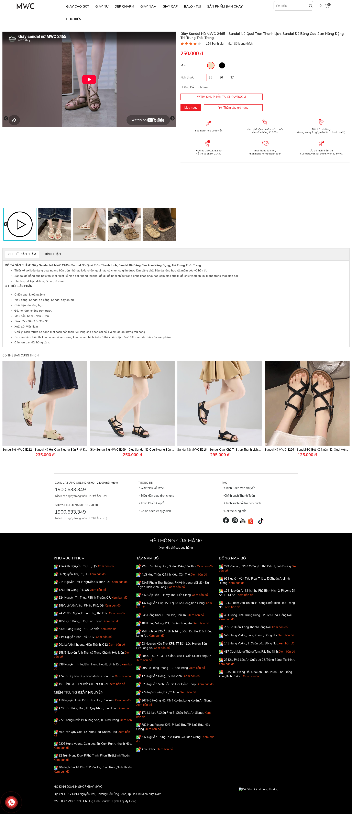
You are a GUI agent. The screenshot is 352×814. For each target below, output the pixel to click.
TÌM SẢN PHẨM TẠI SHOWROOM (223, 97)
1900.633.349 (70, 489)
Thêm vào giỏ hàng (235, 107)
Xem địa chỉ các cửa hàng (176, 547)
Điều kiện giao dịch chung (157, 495)
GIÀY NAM (148, 6)
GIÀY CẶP (170, 6)
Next (172, 118)
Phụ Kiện (73, 19)
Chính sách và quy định (155, 511)
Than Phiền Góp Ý (152, 503)
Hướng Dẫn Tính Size (194, 87)
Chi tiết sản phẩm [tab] (22, 254)
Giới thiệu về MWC (152, 488)
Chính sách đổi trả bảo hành (242, 503)
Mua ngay (190, 107)
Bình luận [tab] (53, 254)
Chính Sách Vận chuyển (239, 488)
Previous (6, 118)
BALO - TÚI (192, 6)
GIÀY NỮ (102, 6)
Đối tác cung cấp (234, 511)
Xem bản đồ (106, 566)
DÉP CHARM (124, 6)
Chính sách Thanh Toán (239, 495)
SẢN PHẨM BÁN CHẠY (225, 6)
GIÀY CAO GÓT (77, 6)
